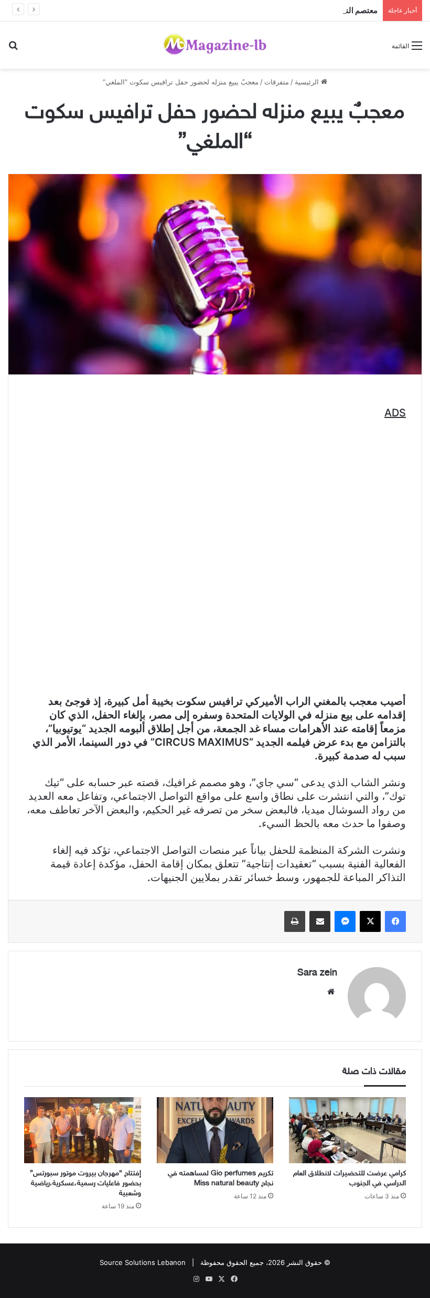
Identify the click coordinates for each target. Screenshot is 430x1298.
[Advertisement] (215, 537)
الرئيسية (308, 82)
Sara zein (317, 973)
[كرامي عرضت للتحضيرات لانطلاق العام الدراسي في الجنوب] (347, 1130)
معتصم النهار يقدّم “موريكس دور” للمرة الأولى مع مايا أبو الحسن (274, 10)
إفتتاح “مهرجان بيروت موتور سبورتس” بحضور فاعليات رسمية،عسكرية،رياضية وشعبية (85, 1183)
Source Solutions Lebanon (143, 1262)
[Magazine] (215, 45)
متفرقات (276, 82)
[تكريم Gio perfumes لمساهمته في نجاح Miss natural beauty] (215, 1130)
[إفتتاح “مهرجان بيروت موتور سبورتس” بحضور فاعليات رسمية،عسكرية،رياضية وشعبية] (82, 1130)
